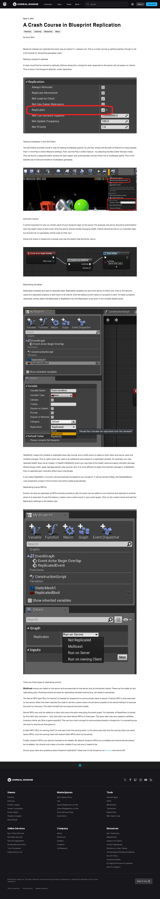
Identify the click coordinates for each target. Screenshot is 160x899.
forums (108, 750)
